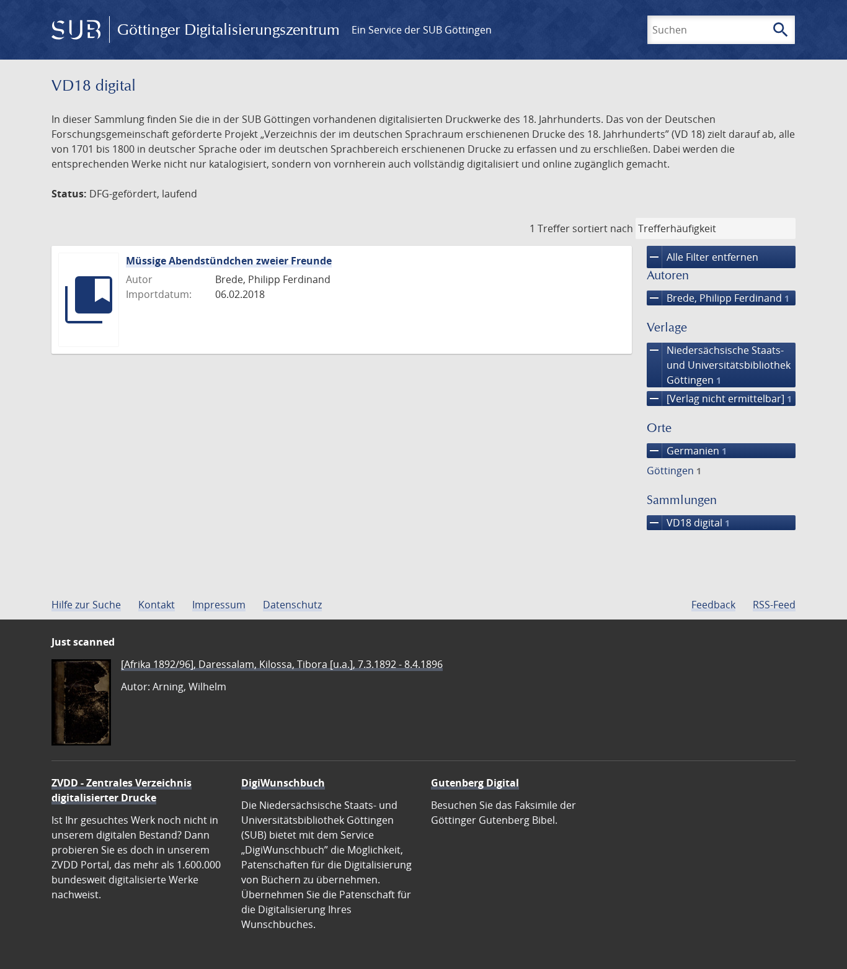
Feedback (713, 604)
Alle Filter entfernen (702, 257)
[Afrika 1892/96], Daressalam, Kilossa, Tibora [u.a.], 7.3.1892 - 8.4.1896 (282, 664)
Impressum (219, 604)
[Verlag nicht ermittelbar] (719, 398)
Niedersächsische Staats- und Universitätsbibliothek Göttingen (719, 365)
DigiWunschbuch (283, 783)
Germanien (687, 450)
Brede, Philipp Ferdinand (718, 298)
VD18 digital (688, 522)
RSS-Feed (774, 604)
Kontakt (156, 604)
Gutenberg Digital (475, 783)
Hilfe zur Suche (86, 604)
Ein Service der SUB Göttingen (422, 30)
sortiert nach (602, 228)
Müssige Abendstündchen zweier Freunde (229, 261)
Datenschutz (292, 604)
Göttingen (674, 470)
